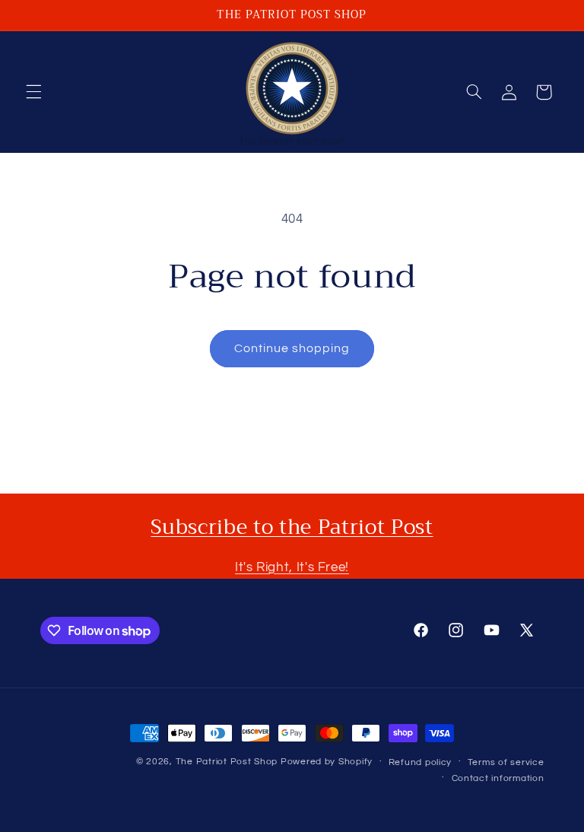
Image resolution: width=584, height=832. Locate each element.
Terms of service (506, 762)
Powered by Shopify (327, 761)
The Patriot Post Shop (227, 761)
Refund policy (420, 762)
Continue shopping (292, 348)
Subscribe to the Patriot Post (292, 527)
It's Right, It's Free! (292, 567)
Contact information (498, 778)
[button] (33, 92)
